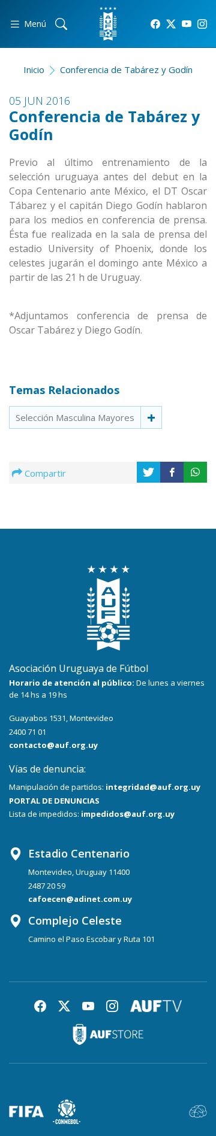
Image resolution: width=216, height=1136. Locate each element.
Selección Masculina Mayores (75, 417)
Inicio (33, 69)
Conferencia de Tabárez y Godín (126, 69)
